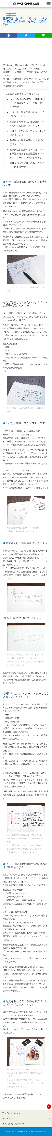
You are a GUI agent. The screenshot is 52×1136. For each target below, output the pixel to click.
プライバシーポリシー (12, 1113)
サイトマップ (8, 1118)
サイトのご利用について (13, 1124)
